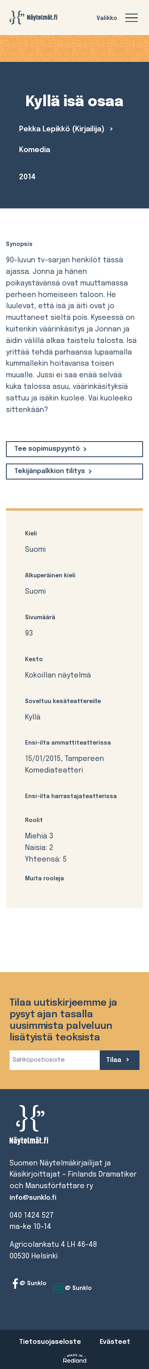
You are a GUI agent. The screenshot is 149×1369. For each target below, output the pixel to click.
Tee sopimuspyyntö (47, 449)
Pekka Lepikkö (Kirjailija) (62, 129)
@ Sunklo (32, 1283)
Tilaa (114, 1060)
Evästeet (115, 1342)
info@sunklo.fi (33, 1198)
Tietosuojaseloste (50, 1342)
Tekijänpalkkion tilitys (49, 471)
